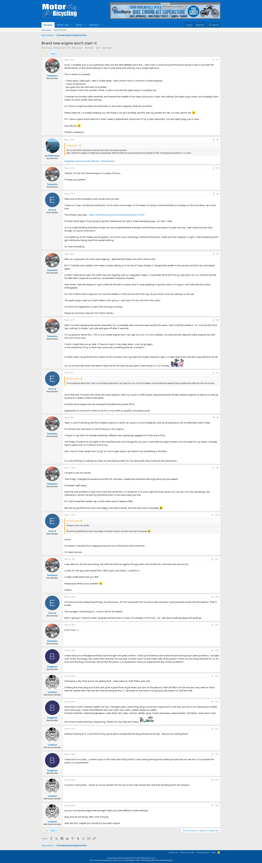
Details (169, 860)
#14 (217, 650)
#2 (218, 139)
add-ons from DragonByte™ (124, 860)
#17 (217, 728)
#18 (217, 754)
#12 (217, 597)
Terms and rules (187, 852)
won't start (106, 48)
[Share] (213, 60)
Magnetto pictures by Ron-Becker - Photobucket (89, 161)
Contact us (173, 852)
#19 (217, 779)
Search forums (60, 30)
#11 (217, 559)
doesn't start (77, 48)
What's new (63, 24)
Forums (48, 24)
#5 (218, 254)
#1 (218, 59)
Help (213, 852)
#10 (217, 515)
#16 (217, 701)
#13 (217, 625)
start (98, 48)
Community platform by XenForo (131, 858)
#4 (218, 193)
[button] (71, 25)
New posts (46, 30)
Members (94, 24)
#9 (218, 467)
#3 (218, 168)
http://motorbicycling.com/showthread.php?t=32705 (116, 214)
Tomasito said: (72, 378)
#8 (218, 417)
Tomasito (48, 47)
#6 (218, 320)
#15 (217, 676)
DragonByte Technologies (155, 860)
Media (79, 24)
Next (53, 53)
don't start (89, 48)
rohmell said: (72, 145)
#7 (218, 372)
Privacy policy (203, 852)
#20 (217, 805)
